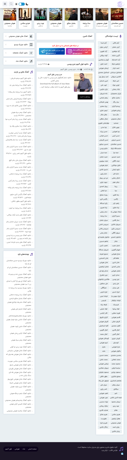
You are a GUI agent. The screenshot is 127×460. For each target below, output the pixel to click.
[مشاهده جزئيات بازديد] (122, 454)
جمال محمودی (116, 119)
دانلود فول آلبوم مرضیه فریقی (21, 78)
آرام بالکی (116, 43)
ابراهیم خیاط (116, 64)
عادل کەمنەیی (103, 258)
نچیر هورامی (104, 397)
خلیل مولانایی (115, 165)
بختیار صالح (116, 98)
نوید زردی (116, 406)
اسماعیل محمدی (103, 72)
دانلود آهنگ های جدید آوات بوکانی (19, 215)
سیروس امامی (103, 224)
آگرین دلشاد (116, 55)
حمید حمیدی (116, 157)
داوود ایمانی (116, 169)
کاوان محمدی (116, 326)
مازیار (103, 347)
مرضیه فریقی (116, 368)
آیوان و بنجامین (104, 60)
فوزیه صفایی (116, 313)
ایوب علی (104, 85)
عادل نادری (115, 262)
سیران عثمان (104, 220)
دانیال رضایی (116, 178)
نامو (116, 393)
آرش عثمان (116, 47)
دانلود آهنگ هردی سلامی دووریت (19, 361)
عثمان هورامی (115, 271)
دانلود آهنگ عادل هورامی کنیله (20, 383)
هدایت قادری (103, 410)
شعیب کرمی (104, 245)
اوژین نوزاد (115, 85)
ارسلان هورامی (103, 68)
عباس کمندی (116, 267)
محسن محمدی (116, 355)
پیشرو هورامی (115, 110)
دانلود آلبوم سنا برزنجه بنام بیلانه (19, 92)
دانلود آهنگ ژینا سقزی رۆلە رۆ (20, 126)
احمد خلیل (103, 64)
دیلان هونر (115, 182)
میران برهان (116, 385)
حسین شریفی (115, 140)
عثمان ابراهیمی (104, 267)
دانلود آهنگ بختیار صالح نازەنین (20, 298)
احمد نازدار (116, 68)
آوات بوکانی (103, 55)
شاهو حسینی (103, 241)
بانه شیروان (103, 93)
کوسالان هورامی (103, 338)
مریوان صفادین (104, 368)
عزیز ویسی (115, 279)
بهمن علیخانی (103, 102)
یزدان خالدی (116, 431)
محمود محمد (116, 364)
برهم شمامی (104, 98)
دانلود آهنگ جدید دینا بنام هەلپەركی (18, 139)
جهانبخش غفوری (103, 123)
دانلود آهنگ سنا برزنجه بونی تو (20, 85)
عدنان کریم (115, 275)
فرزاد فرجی (103, 292)
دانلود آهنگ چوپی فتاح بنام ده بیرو (19, 105)
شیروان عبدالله (103, 250)
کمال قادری (116, 330)
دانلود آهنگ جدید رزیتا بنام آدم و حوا (18, 119)
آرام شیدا (104, 43)
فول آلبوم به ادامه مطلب (58, 87)
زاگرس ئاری (103, 199)
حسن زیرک (103, 131)
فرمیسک (116, 305)
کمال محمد (103, 334)
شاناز (115, 241)
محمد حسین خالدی (103, 355)
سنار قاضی (115, 220)
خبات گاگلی (116, 161)
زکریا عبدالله (103, 203)
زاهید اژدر (116, 203)
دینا (116, 191)
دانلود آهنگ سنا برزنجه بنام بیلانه (19, 187)
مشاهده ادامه (85, 97)
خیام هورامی (104, 165)
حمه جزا (115, 153)
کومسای (116, 343)
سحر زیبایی (103, 212)
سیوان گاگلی (116, 233)
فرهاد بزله (104, 305)
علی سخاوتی (104, 283)
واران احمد (116, 427)
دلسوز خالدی (104, 169)
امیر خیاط (116, 81)
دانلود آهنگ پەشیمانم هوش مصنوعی (18, 400)
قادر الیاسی (103, 313)
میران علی (103, 385)
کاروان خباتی (116, 321)
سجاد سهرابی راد (116, 212)
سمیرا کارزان (116, 216)
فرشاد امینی (104, 296)
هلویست (104, 419)
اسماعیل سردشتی (116, 72)
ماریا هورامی (116, 347)
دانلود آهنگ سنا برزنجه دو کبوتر (20, 208)
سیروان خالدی (115, 224)
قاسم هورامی (116, 317)
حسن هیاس (104, 136)
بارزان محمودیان (116, 93)
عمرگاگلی (104, 288)
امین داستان (104, 81)
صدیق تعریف (104, 254)
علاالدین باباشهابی (104, 279)
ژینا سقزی (116, 207)
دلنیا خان (116, 174)
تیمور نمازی (103, 110)
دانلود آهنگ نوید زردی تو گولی (20, 347)
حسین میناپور (103, 144)
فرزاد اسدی (115, 292)
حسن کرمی (116, 136)
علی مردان (116, 288)
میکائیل (115, 389)
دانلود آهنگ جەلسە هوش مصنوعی (19, 411)
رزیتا (116, 186)
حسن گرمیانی (103, 140)
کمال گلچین (104, 330)
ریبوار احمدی (104, 186)
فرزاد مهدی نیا (115, 296)
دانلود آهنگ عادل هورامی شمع (20, 365)
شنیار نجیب (116, 245)
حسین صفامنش (116, 144)
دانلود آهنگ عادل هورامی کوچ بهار (19, 379)
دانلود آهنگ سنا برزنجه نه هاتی (20, 174)
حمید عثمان (104, 157)
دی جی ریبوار (104, 178)
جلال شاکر (103, 115)
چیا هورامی (116, 131)
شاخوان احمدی (116, 237)
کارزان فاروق (104, 317)
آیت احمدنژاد (116, 60)
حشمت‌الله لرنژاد (116, 148)
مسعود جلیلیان (104, 372)
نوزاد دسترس (103, 402)
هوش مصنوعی (116, 423)
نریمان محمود (115, 402)
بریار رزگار (116, 102)
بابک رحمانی (116, 89)
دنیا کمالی (104, 191)
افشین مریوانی (116, 77)
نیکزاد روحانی (103, 406)
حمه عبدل (103, 153)
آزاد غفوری (103, 51)
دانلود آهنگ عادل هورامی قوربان (20, 368)
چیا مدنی (104, 127)
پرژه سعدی (103, 106)
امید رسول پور (103, 77)
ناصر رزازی (103, 389)
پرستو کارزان (116, 106)
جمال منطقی (104, 119)
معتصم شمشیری (115, 381)
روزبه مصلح (104, 195)
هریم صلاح (103, 414)
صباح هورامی (116, 254)
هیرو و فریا (103, 423)
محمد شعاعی (116, 359)
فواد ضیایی (103, 309)
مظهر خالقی (103, 376)
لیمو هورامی (104, 343)
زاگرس (116, 199)
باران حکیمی (104, 89)
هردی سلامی (116, 414)
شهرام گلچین (116, 250)
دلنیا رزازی (103, 174)
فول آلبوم (63, 69)
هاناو (115, 410)
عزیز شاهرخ (104, 275)
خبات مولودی (103, 161)
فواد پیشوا (116, 309)
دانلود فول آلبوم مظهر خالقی (21, 201)
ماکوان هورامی (116, 351)
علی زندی (116, 283)
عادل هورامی (104, 262)
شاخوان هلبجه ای (103, 237)
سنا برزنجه (103, 216)
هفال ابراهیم (116, 419)
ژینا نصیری (103, 207)
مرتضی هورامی (104, 364)
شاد (78, 69)
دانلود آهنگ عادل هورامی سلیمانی (19, 350)
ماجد (103, 351)
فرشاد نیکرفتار (115, 300)
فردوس (103, 300)
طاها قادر (116, 258)
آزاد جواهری (116, 51)
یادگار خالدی (104, 427)
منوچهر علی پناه (104, 381)
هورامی (17, 449)
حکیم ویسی (104, 148)
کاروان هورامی (103, 321)
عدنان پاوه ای (103, 271)
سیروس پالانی (103, 229)
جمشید (116, 123)
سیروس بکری (115, 229)
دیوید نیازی (103, 182)
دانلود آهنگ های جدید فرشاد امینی (19, 242)
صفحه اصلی (32, 449)
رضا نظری (116, 195)
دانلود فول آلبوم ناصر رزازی (22, 153)
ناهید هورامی (103, 393)
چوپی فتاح (115, 127)
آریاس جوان (104, 47)
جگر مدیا (116, 115)
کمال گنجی (115, 334)
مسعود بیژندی (116, 372)
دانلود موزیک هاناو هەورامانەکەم (20, 316)
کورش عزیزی (116, 338)
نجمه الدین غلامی (116, 397)
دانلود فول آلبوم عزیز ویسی (78, 64)
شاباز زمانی (103, 233)
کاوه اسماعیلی (103, 326)
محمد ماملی (104, 359)
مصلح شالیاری (116, 376)
